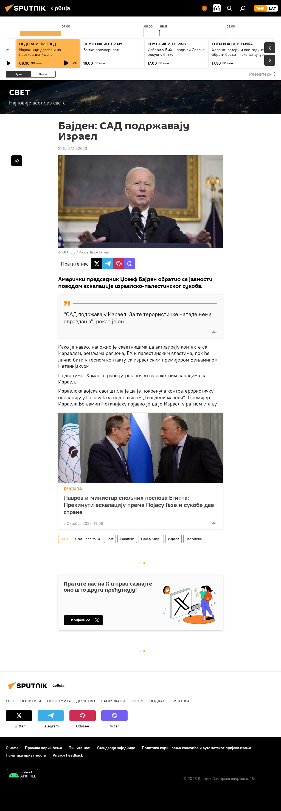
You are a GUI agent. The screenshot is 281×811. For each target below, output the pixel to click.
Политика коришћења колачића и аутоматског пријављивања (196, 747)
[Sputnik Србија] (27, 12)
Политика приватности (26, 755)
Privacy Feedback (68, 755)
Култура (181, 700)
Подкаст (158, 700)
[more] (214, 331)
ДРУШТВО (85, 700)
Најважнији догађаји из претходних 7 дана (40, 52)
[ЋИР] (260, 8)
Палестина (194, 539)
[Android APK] (22, 775)
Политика (127, 539)
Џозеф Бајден (151, 539)
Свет (109, 539)
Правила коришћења (43, 747)
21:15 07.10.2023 (72, 148)
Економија (59, 700)
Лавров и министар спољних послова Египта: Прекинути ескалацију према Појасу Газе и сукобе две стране (139, 504)
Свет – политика (87, 539)
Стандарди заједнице (116, 747)
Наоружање (113, 700)
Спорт (137, 700)
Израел (173, 539)
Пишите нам (80, 747)
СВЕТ (65, 539)
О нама (12, 747)
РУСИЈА (73, 489)
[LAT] (272, 8)
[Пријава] (229, 8)
